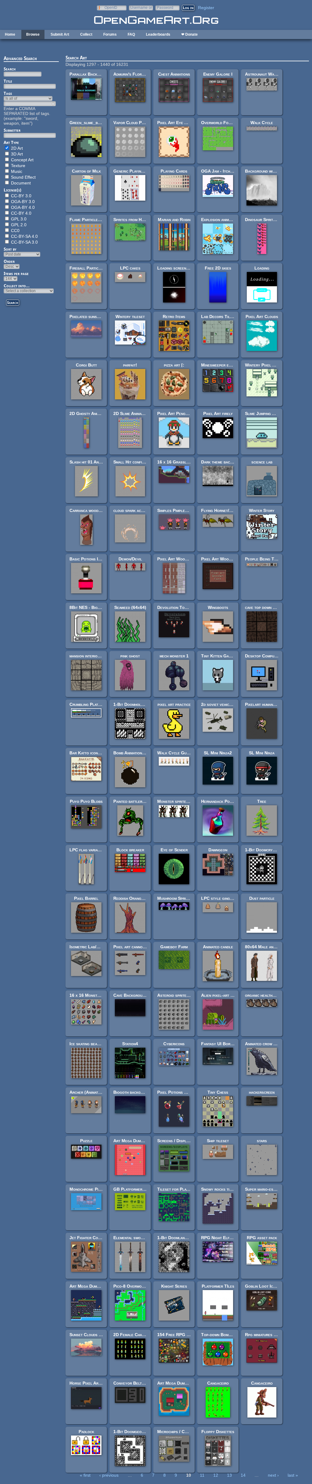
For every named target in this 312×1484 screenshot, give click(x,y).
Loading (261, 268)
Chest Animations (174, 74)
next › (273, 1475)
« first (85, 1475)
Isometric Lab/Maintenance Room (100, 946)
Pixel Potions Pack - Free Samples (190, 1092)
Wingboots (218, 607)
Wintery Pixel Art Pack (267, 365)
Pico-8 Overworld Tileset (138, 1286)
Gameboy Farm (174, 946)
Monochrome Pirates (88, 1189)
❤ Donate (189, 34)
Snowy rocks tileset (220, 1189)
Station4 (130, 1043)
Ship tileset (218, 1140)
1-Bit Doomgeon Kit (132, 1431)
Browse (33, 34)
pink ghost (130, 655)
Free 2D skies (218, 268)
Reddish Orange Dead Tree (139, 898)
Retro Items (174, 316)
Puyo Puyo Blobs (86, 801)
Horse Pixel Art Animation (94, 1383)
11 (202, 1475)
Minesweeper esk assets (224, 365)
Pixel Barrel (86, 898)
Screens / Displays (175, 1140)
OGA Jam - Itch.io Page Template (232, 171)
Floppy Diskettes (217, 1431)
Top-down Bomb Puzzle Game (228, 1334)
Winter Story (262, 510)
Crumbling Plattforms (90, 704)
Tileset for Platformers (180, 1189)
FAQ (131, 34)
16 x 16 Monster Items (90, 995)
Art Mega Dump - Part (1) (181, 1383)
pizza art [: (174, 365)
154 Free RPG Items (176, 1334)
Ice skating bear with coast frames (101, 1043)
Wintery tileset (130, 316)
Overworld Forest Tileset (226, 122)
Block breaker (130, 849)
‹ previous (109, 1475)
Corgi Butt (86, 365)
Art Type (11, 142)
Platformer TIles (218, 1286)
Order (9, 261)
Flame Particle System (90, 219)
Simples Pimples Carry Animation (187, 510)
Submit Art (60, 34)
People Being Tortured (267, 558)
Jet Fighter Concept (88, 1237)
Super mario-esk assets (267, 1189)
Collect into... (17, 285)
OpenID (111, 7)
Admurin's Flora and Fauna (138, 74)
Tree (261, 801)
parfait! (130, 365)
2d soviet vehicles (218, 704)
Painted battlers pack (133, 801)
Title (8, 81)
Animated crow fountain (267, 1043)
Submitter (12, 130)
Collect (86, 34)
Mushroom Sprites (174, 898)
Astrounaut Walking (264, 74)
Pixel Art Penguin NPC (179, 413)
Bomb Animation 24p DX (135, 752)
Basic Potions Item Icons (92, 558)
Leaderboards (158, 34)
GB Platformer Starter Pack (140, 1189)
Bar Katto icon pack (88, 752)
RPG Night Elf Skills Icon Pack (231, 1237)
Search (10, 68)
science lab (261, 462)
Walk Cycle (261, 122)
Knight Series (174, 1286)
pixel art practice (174, 704)
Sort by (10, 249)
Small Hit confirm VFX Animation (144, 462)
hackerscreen (262, 1092)
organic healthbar (262, 995)
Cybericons (174, 1043)
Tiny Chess (217, 1092)
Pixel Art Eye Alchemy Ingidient (187, 122)
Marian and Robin (174, 219)
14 (243, 1475)
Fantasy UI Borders (220, 1043)
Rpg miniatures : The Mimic (270, 1334)
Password (165, 7)
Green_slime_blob (86, 122)
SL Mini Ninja (262, 752)
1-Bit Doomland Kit (175, 1237)
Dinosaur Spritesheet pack (270, 219)
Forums (110, 34)
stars (262, 1140)
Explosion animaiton (219, 219)
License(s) (12, 190)
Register (206, 7)
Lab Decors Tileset (219, 316)
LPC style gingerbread (223, 898)
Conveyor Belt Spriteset (137, 1383)
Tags (8, 93)
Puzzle (86, 1140)
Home (10, 34)
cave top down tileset (265, 607)
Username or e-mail (141, 7)
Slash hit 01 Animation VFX (95, 462)
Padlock (86, 1431)
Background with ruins (266, 171)
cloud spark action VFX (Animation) (146, 510)
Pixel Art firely (218, 413)
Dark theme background (223, 462)
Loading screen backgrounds (184, 268)
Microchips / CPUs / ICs (180, 1431)
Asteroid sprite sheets (178, 995)
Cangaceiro (218, 1383)
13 (229, 1475)
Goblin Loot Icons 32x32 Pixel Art (278, 1286)
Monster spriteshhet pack (181, 801)
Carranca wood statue (90, 510)
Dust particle (262, 898)
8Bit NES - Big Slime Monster (98, 607)
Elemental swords (130, 1237)
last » (293, 1475)
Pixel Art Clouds (262, 316)
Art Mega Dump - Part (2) (94, 1286)
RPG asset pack (262, 1237)
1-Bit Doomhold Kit (131, 704)
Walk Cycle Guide (174, 752)
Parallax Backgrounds (91, 74)
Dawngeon (217, 849)
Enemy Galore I (217, 74)
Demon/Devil (130, 558)
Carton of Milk (86, 171)
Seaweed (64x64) (130, 607)
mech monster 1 (174, 655)
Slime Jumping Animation (267, 413)
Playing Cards (174, 171)
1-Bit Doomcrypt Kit (264, 849)
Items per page (16, 273)
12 (215, 1475)
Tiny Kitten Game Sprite (223, 655)
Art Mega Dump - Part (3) (137, 1140)
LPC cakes (130, 268)
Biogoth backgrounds (133, 1092)
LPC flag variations (88, 849)
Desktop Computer (262, 655)
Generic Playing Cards (134, 171)
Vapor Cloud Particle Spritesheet (145, 122)
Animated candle (218, 946)
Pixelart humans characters (271, 704)
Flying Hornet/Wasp (220, 510)
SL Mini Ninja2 (218, 752)
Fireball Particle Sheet (92, 268)
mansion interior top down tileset (100, 655)
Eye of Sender (174, 849)
